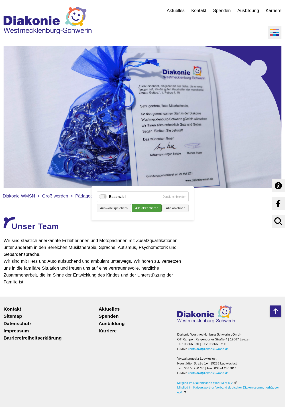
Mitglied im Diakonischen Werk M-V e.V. (205, 383)
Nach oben (275, 311)
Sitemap (13, 316)
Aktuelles (176, 10)
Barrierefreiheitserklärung (33, 337)
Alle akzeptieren (146, 208)
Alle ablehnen (175, 208)
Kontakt (198, 10)
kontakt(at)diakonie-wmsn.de (208, 349)
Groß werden (55, 195)
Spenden (222, 10)
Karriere (273, 10)
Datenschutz (18, 323)
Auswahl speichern (114, 208)
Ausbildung (248, 10)
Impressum (16, 330)
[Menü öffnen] (274, 32)
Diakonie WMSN (19, 195)
